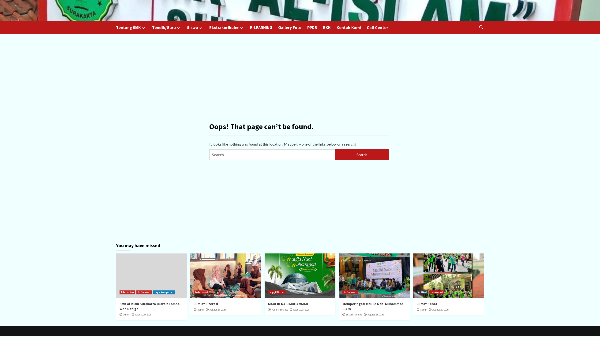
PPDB (312, 27)
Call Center (377, 27)
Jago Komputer (164, 292)
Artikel (422, 292)
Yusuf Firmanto (280, 309)
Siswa (192, 27)
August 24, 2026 (376, 314)
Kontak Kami (349, 27)
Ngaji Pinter (277, 292)
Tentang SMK (128, 27)
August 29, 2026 (143, 314)
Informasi (144, 292)
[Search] (481, 27)
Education (127, 292)
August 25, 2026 (301, 309)
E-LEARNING (261, 27)
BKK (327, 27)
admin (126, 314)
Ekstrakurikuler (224, 27)
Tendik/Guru (164, 27)
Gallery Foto (289, 27)
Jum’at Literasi (206, 304)
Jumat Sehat (427, 304)
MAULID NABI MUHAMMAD (288, 304)
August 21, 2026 (440, 309)
